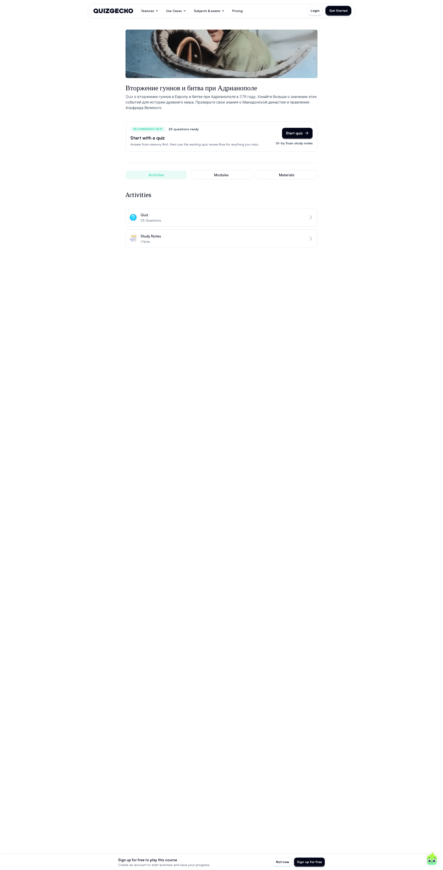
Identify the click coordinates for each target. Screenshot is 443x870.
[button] (221, 217)
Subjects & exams (207, 11)
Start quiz (294, 133)
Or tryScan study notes (294, 143)
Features (147, 11)
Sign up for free (309, 862)
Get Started (338, 10)
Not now (282, 862)
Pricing (237, 11)
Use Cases (174, 11)
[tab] (156, 174)
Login (315, 10)
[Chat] (432, 859)
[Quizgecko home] (113, 10)
